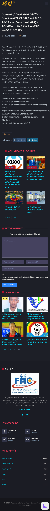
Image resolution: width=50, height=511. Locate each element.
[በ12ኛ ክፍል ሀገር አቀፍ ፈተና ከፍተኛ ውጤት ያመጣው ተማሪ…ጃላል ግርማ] (12, 304)
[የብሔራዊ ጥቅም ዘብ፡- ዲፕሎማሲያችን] (14, 197)
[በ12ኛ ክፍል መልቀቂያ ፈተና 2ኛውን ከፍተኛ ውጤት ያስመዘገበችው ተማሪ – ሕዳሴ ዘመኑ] (12, 329)
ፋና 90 (4, 485)
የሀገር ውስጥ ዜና (10, 167)
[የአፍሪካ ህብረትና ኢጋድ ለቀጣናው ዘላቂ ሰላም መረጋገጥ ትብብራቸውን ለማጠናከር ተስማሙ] (36, 162)
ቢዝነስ (4, 479)
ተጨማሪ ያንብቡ (25, 409)
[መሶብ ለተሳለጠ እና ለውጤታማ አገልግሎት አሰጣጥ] (36, 197)
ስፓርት (4, 474)
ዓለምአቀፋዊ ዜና (7, 464)
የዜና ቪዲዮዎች (7, 469)
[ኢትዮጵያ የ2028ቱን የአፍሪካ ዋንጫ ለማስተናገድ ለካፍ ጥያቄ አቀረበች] (37, 329)
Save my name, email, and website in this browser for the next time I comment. (25, 278)
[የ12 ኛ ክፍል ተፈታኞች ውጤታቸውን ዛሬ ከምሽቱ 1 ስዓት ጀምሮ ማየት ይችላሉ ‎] (37, 304)
